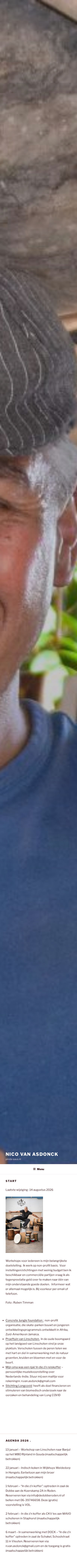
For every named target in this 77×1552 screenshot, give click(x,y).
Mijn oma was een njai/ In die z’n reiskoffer (33, 1367)
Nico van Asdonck (32, 1154)
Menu (40, 1169)
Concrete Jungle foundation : (25, 1320)
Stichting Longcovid (19, 1385)
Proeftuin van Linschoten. (23, 1339)
